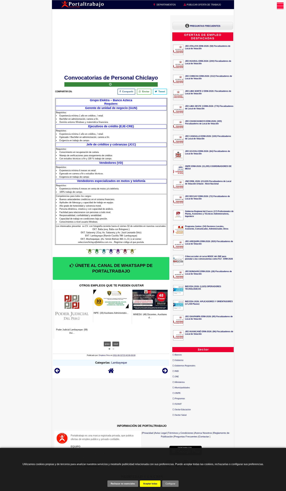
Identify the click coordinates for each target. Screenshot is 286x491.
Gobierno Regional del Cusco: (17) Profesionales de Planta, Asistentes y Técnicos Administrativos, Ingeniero (209, 213)
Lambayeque (119, 362)
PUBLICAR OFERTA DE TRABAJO (203, 4)
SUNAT (178, 404)
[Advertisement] (111, 44)
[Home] (111, 372)
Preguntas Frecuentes (185, 436)
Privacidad (147, 433)
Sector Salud (181, 415)
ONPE (178, 393)
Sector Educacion (183, 409)
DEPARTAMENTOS (166, 4)
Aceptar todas (150, 483)
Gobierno (179, 360)
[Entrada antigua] (165, 372)
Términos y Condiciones (180, 433)
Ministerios (180, 382)
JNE (177, 376)
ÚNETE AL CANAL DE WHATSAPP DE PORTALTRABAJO (113, 268)
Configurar (170, 483)
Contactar (204, 436)
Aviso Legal (161, 433)
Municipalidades (182, 387)
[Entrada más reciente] (57, 372)
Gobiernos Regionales (185, 366)
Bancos (178, 355)
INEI (177, 371)
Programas (180, 398)
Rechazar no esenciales (123, 483)
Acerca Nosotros (203, 433)
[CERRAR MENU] (280, 5)
